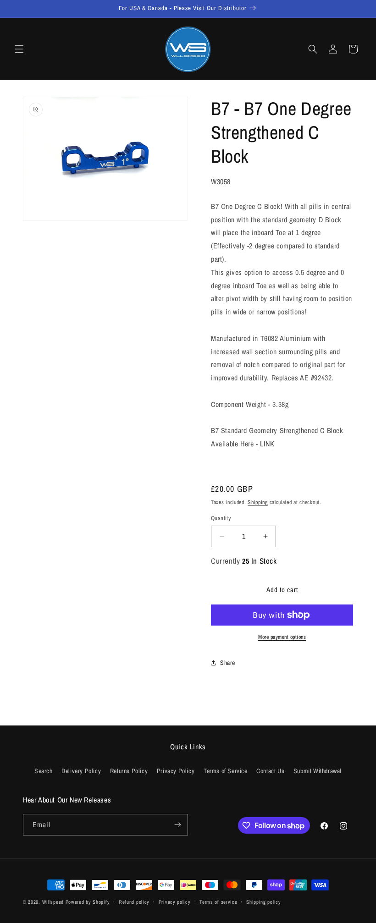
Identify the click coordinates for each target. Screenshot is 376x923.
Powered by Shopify (88, 902)
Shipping (258, 502)
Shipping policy (263, 902)
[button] (19, 49)
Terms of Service (226, 771)
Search (43, 771)
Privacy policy (175, 902)
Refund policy (134, 902)
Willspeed (53, 902)
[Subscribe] (177, 824)
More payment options (282, 637)
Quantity (221, 518)
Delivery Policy (81, 771)
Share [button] (227, 663)
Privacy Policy (175, 771)
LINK (267, 444)
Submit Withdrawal (317, 771)
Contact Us (270, 771)
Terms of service (218, 902)
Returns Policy (129, 771)
